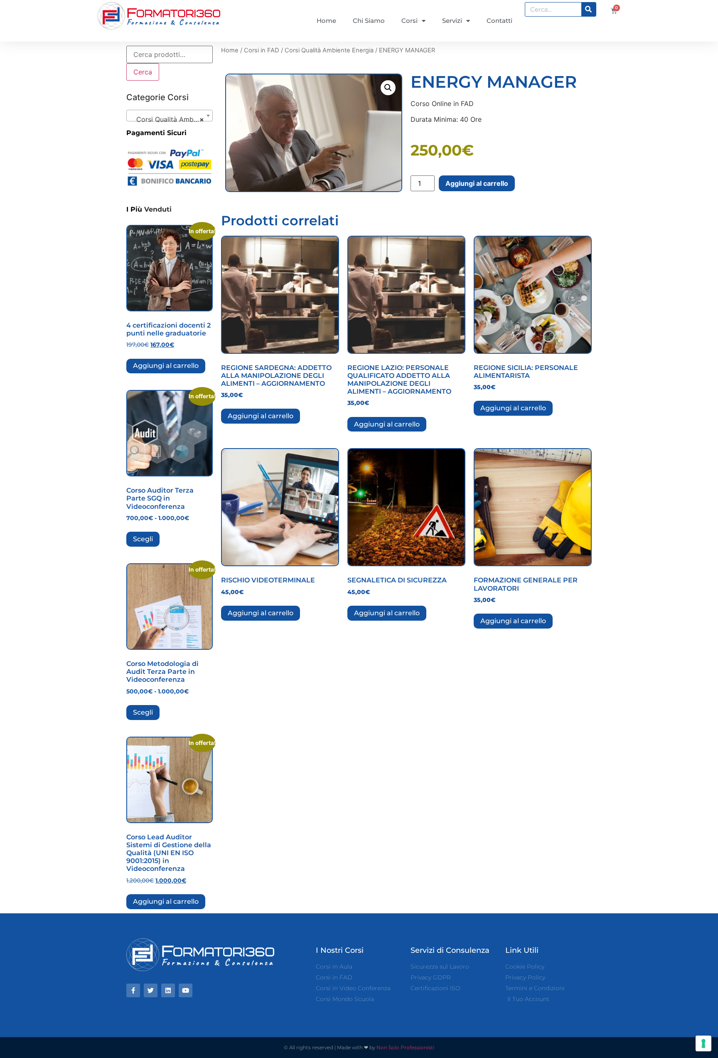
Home (326, 21)
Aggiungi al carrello (166, 366)
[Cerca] (588, 9)
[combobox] (169, 115)
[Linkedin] (168, 990)
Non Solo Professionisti (405, 1047)
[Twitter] (150, 990)
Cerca (142, 72)
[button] (388, 87)
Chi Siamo (369, 21)
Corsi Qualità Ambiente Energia (329, 50)
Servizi (452, 21)
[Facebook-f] (133, 990)
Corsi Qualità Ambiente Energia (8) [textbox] (171, 119)
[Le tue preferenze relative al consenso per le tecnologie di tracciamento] (703, 1043)
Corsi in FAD (261, 50)
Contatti (499, 21)
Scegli (143, 539)
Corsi (409, 21)
